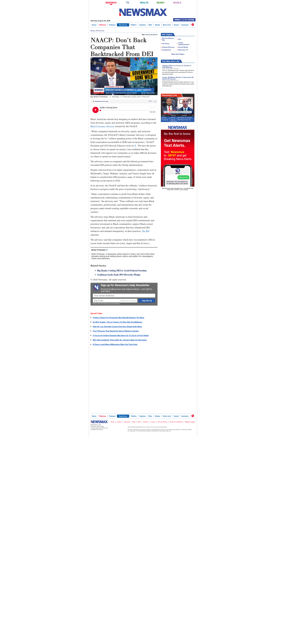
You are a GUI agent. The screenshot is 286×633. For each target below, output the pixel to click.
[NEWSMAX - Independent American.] (143, 12)
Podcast (112, 25)
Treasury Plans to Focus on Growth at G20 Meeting (176, 66)
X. (135, 145)
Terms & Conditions (176, 422)
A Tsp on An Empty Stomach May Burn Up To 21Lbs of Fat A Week (121, 335)
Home (94, 25)
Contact (119, 422)
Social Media (183, 47)
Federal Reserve (168, 47)
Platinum (102, 25)
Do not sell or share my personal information (155, 427)
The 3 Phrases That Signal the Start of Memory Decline (116, 331)
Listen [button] (163, 115)
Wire (150, 25)
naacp (147, 34)
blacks (155, 34)
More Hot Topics (177, 54)
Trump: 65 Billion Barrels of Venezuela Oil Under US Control (178, 78)
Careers (153, 422)
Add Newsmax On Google (101, 101)
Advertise (127, 422)
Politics (134, 25)
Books (157, 25)
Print (150, 101)
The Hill (145, 231)
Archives (146, 422)
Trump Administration (184, 43)
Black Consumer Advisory (102, 126)
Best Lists (167, 25)
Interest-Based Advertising (135, 427)
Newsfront (123, 25)
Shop (134, 422)
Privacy (95, 304)
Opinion (142, 25)
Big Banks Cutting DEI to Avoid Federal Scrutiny (122, 270)
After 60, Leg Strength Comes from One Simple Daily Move (117, 327)
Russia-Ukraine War (168, 39)
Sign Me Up (147, 301)
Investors (185, 25)
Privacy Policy (162, 422)
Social (176, 25)
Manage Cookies (190, 422)
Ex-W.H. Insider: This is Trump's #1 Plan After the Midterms (117, 322)
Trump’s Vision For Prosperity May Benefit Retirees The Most (118, 318)
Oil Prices (165, 43)
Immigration (166, 50)
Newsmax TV (183, 50)
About (112, 422)
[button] (192, 24)
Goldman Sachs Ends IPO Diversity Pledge (118, 274)
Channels (173, 115)
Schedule (184, 115)
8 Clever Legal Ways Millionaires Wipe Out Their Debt (115, 344)
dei (151, 34)
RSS (139, 422)
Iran (179, 39)
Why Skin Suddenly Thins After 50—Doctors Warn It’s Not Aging (120, 340)
